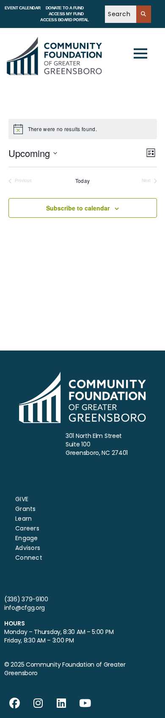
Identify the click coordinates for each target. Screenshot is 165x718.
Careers (27, 528)
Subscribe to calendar (78, 208)
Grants (25, 509)
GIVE (21, 499)
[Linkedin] (61, 703)
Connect (28, 557)
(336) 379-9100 (26, 599)
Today (82, 180)
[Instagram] (38, 703)
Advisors (27, 548)
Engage (26, 538)
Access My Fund (66, 13)
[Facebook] (14, 703)
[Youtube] (85, 703)
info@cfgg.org (24, 607)
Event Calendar (23, 8)
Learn (23, 518)
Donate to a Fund (65, 8)
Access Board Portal (64, 19)
